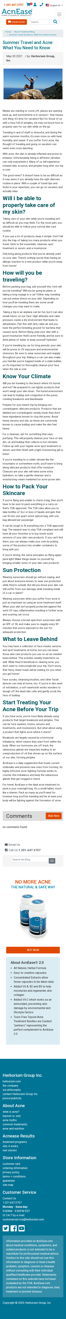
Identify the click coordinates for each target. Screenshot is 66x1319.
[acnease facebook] (14, 1228)
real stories (10, 1150)
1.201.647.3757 (13, 4)
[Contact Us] (41, 5)
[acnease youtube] (21, 1228)
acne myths (10, 1120)
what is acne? (11, 1111)
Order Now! (18, 22)
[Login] (35, 5)
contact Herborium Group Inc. (20, 1094)
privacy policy (11, 1172)
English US (55, 5)
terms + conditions (14, 1176)
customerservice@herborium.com (23, 1219)
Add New (53, 815)
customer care (11, 1164)
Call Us (24, 850)
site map (8, 1185)
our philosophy (12, 1089)
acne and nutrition (13, 1128)
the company (10, 1085)
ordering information (15, 1168)
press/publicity (12, 1098)
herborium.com (12, 1081)
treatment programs (15, 1142)
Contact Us (9, 1198)
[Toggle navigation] (59, 14)
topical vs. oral (11, 1116)
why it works (10, 1146)
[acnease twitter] (6, 1228)
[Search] (55, 22)
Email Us (14, 844)
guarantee (9, 1180)
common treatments (15, 1124)
